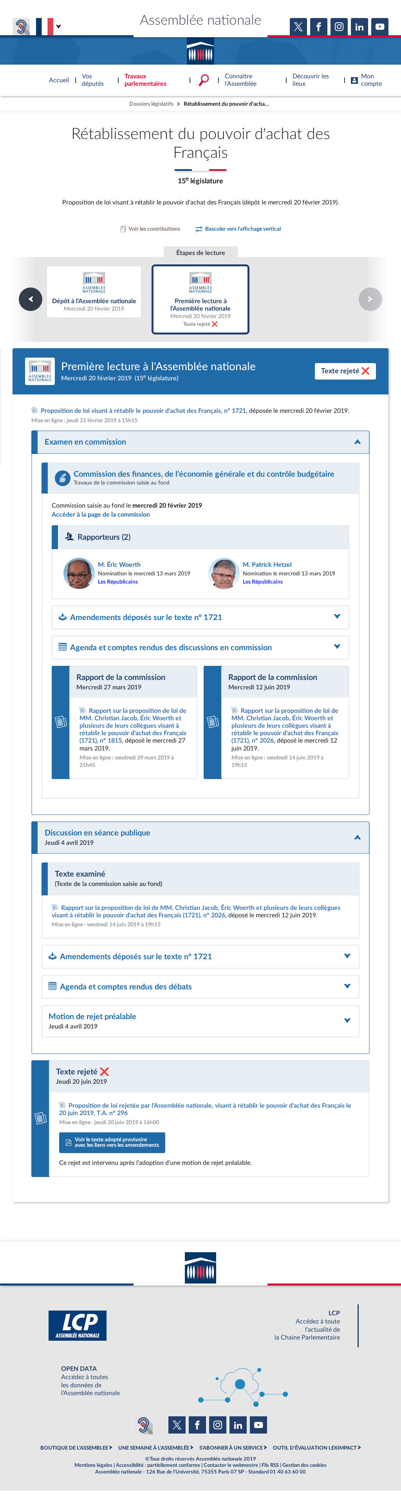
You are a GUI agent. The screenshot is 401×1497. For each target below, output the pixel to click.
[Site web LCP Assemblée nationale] (200, 1326)
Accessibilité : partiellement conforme (158, 1465)
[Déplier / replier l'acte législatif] (200, 442)
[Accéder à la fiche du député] (128, 573)
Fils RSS (270, 1465)
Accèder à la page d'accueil (200, 48)
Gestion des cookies (304, 1465)
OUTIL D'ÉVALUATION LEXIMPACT (315, 1448)
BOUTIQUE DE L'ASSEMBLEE (74, 1448)
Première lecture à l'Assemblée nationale (200, 299)
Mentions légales (93, 1465)
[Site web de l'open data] (200, 1381)
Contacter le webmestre (231, 1465)
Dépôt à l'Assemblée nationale (94, 292)
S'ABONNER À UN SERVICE (231, 1448)
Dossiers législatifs (151, 104)
